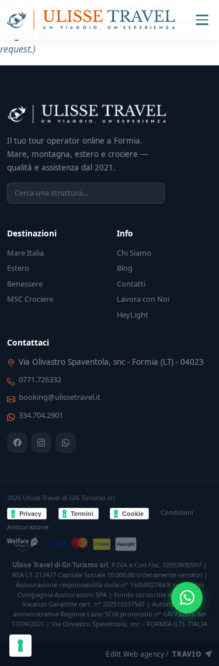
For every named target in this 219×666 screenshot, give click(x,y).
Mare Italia (25, 252)
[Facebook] (17, 443)
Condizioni (177, 512)
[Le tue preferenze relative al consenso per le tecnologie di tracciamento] (20, 645)
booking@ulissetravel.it (59, 397)
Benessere (25, 283)
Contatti (131, 283)
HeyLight (132, 314)
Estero (18, 268)
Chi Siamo (134, 252)
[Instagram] (41, 443)
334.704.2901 (41, 415)
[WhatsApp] (65, 443)
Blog (125, 268)
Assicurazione (27, 526)
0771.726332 (40, 379)
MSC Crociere (30, 299)
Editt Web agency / (153, 653)
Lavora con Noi (143, 299)
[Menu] (202, 20)
